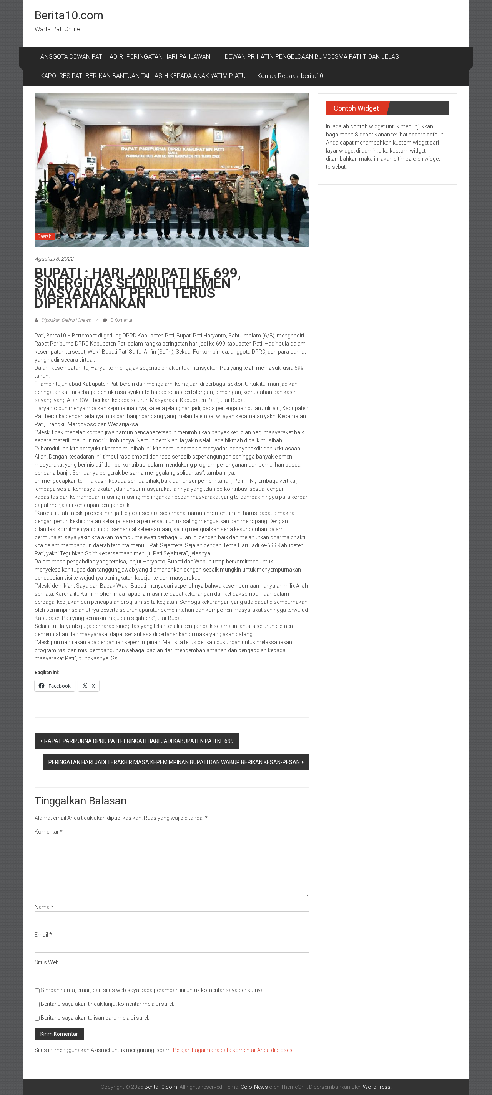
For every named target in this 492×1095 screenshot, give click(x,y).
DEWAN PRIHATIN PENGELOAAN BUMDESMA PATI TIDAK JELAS (312, 56)
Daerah (45, 236)
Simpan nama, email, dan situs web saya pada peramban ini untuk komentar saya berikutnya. (153, 990)
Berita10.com (69, 15)
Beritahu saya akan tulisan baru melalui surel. (95, 1018)
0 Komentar (121, 320)
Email (43, 935)
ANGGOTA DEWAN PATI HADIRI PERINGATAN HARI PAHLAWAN (126, 56)
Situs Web (47, 962)
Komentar (49, 832)
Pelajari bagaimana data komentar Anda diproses (233, 1050)
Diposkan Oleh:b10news (66, 320)
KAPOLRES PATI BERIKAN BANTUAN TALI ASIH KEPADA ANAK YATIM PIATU (143, 76)
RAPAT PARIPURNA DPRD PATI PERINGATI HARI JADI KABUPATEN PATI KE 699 (139, 741)
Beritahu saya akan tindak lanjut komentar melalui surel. (107, 1004)
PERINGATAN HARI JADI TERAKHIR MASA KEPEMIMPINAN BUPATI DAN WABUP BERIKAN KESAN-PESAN (174, 762)
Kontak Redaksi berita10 (290, 76)
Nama (44, 907)
